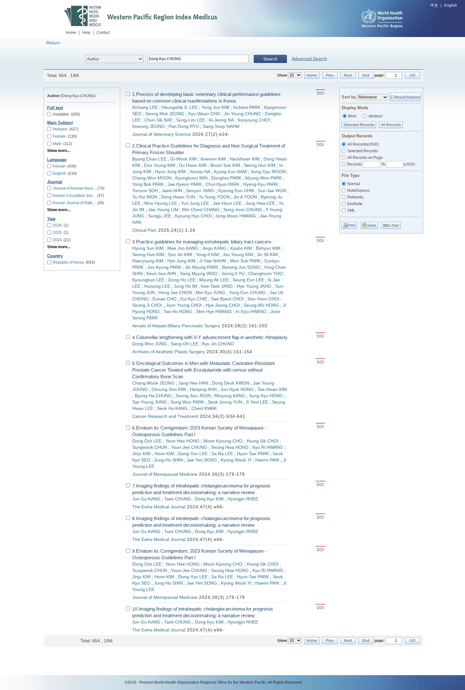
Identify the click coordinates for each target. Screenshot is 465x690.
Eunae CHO (164, 299)
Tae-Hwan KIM (272, 389)
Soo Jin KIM (180, 254)
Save (371, 225)
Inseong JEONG (148, 126)
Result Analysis (407, 97)
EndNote (355, 204)
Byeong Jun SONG (241, 267)
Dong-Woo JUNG (149, 344)
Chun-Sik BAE (158, 120)
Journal (54, 182)
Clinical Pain (144, 230)
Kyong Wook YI (236, 460)
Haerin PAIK (267, 460)
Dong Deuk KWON (230, 383)
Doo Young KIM (159, 165)
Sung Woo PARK (187, 402)
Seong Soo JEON (193, 395)
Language (56, 160)
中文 (434, 5)
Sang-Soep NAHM (221, 126)
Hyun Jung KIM (170, 171)
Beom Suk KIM (225, 165)
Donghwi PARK (226, 178)
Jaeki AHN (172, 190)
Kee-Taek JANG (217, 286)
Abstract (375, 116)
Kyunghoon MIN (191, 178)
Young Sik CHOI (262, 441)
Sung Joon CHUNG (242, 209)
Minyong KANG (229, 395)
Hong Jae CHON (175, 292)
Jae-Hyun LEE (227, 203)
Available (66, 114)
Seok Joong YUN (225, 402)
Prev (330, 75)
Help (86, 32)
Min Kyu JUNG (210, 292)
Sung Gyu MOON (268, 171)
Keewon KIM (213, 159)
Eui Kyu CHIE (193, 299)
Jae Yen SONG (202, 460)
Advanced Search (309, 58)
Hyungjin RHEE (242, 499)
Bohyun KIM (268, 248)
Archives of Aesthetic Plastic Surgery (168, 351)
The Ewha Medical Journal (158, 507)
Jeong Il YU (233, 273)
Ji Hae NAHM (212, 261)
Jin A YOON (245, 197)
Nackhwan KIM (245, 159)
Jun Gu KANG (146, 499)
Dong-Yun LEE (193, 453)
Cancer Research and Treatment (165, 416)
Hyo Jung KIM (181, 261)
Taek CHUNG (177, 499)
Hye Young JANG (254, 286)
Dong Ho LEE (181, 280)
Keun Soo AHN (161, 273)
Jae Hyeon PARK (185, 184)
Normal (353, 184)
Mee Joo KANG (182, 248)
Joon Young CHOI (184, 305)
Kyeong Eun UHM (236, 190)
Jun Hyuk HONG (237, 389)
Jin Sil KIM (267, 254)
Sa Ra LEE (222, 453)
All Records (391, 124)
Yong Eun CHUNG (247, 292)
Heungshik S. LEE (180, 107)
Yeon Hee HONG (182, 441)
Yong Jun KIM (215, 107)
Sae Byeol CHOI (227, 299)
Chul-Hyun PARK (222, 184)
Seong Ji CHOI (147, 305)
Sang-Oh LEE (184, 344)
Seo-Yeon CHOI (263, 299)
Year (51, 219)
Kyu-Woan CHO (204, 113)
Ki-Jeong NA (221, 120)
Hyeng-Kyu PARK (260, 184)
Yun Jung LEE (195, 203)
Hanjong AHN (203, 389)
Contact (103, 32)
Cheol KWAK (204, 408)
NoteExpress (358, 190)
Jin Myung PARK (201, 267)
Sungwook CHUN (149, 447)
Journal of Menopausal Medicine (164, 474)
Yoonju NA (199, 171)
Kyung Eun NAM (230, 171)
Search (270, 58)
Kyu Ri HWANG (267, 447)
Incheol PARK (246, 107)
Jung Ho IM (185, 286)
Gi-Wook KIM (183, 159)
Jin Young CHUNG (242, 113)
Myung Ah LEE (214, 280)
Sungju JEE (159, 216)
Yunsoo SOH (145, 190)
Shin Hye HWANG (214, 311)
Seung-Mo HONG (261, 305)
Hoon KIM (164, 453)
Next (348, 75)
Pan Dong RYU (184, 126)
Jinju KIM (141, 453)
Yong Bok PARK (148, 184)
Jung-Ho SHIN (168, 460)
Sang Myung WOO (199, 273)
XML (351, 210)
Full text (55, 108)
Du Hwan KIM (193, 165)
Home (71, 32)
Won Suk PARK (245, 261)
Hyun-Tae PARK (253, 453)
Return (53, 42)
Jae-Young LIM (163, 209)
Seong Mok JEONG (164, 113)
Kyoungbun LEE (148, 280)
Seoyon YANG (200, 190)
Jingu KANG (214, 248)
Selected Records (359, 124)
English (450, 5)
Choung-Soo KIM (169, 389)
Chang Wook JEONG (153, 383)
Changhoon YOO (265, 273)
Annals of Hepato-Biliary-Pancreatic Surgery (176, 325)
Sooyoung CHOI (253, 120)
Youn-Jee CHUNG (189, 447)
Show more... (58, 150)
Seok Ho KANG (172, 408)
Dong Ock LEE (147, 441)
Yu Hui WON (144, 197)
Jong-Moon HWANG (235, 216)
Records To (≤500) (381, 164)
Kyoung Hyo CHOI (193, 216)
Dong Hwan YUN (178, 197)
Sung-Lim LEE (190, 120)
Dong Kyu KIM (209, 499)
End (366, 75)
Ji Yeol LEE (257, 402)
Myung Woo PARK (263, 178)
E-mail (393, 225)
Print (351, 225)
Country (55, 256)
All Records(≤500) (363, 144)
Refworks (355, 197)
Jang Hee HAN (193, 383)
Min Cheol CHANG (201, 209)
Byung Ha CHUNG (153, 395)
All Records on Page (365, 157)
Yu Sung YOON (214, 197)
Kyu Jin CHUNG (218, 344)
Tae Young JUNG (149, 402)
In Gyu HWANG (251, 311)
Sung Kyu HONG (266, 395)
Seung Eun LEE (248, 280)
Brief (352, 116)
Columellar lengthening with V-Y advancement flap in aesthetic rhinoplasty (212, 337)
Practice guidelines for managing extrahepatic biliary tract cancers (203, 241)
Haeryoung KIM (148, 261)
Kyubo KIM (241, 248)
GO (412, 75)
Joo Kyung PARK (164, 267)
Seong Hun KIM (260, 165)
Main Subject (60, 123)
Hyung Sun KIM (148, 248)
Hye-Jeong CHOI (223, 305)
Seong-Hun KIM (148, 254)
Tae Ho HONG (178, 311)
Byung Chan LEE (149, 159)
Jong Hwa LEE (260, 203)
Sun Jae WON (272, 190)
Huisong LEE (157, 286)
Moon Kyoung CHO (222, 441)
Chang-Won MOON (151, 178)
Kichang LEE (145, 107)
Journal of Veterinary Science (161, 134)
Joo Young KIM (238, 254)
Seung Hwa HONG (230, 447)
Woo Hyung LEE (160, 203)
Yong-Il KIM (207, 254)
